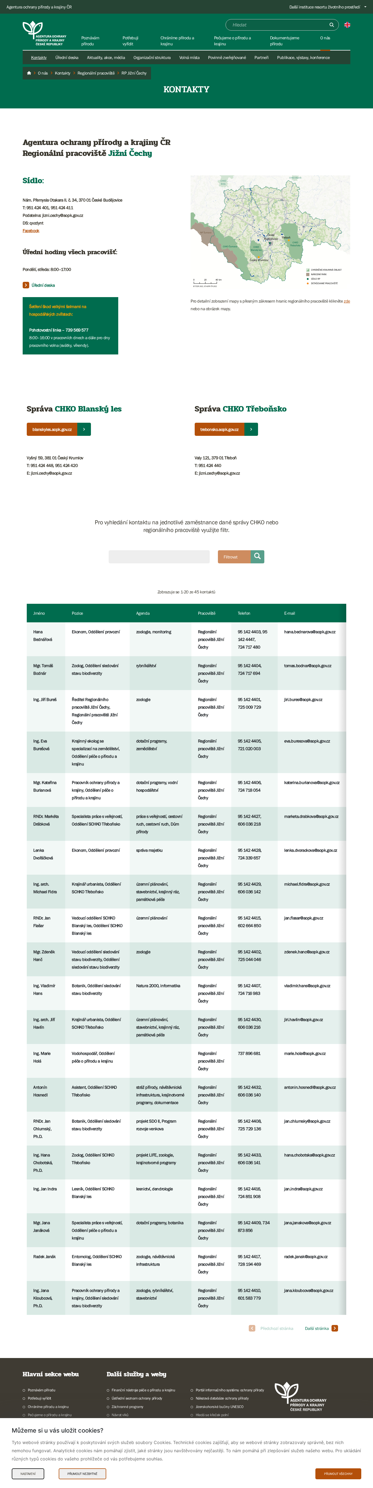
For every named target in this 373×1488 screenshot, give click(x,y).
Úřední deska (66, 57)
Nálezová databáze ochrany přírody (222, 1398)
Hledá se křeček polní (212, 1415)
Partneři (261, 57)
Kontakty (39, 57)
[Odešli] (332, 24)
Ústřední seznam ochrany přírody (137, 1398)
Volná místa (189, 57)
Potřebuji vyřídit (39, 1398)
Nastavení (27, 1474)
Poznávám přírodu (41, 1390)
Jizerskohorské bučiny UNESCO (220, 1406)
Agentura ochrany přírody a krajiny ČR (39, 6)
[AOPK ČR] (29, 73)
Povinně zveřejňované (227, 57)
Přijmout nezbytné (82, 1474)
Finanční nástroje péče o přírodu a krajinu (143, 1390)
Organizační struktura (152, 57)
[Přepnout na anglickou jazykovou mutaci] (347, 25)
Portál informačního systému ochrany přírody (230, 1390)
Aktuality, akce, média (106, 57)
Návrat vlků (120, 1415)
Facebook (31, 230)
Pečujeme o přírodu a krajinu (50, 1415)
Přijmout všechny (338, 1474)
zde (347, 300)
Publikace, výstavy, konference (303, 57)
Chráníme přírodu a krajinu (48, 1406)
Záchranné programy (127, 1406)
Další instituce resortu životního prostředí (324, 6)
